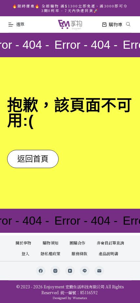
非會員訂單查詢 (110, 242)
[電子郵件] (99, 271)
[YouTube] (70, 271)
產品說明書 (108, 253)
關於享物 (23, 242)
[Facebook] (41, 271)
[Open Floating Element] (117, 287)
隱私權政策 (50, 253)
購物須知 (50, 242)
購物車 (115, 24)
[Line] (85, 271)
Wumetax (80, 297)
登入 (25, 253)
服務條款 (79, 253)
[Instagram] (55, 271)
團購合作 (77, 242)
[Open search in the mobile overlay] (128, 23)
